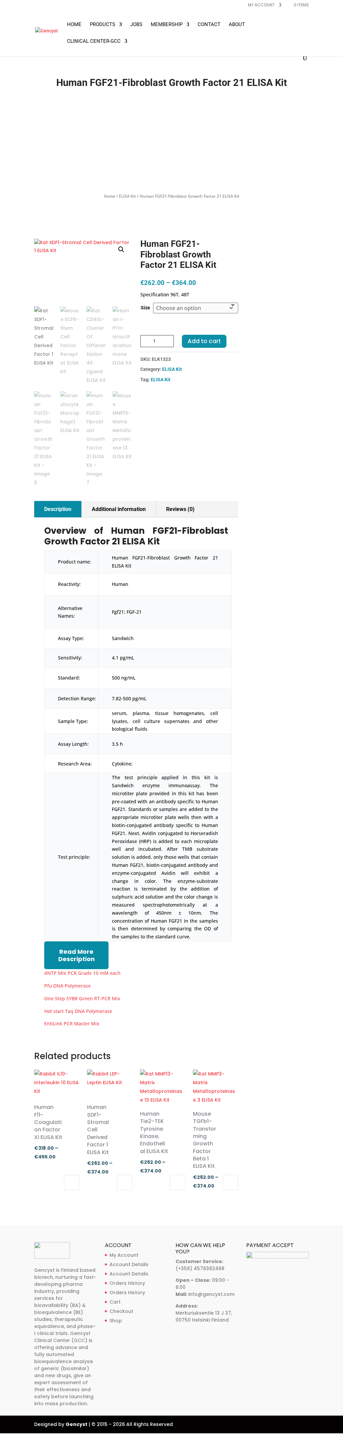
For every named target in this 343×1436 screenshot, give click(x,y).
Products (102, 24)
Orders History (127, 1283)
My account (261, 5)
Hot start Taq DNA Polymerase (78, 1011)
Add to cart (204, 341)
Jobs (136, 24)
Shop (116, 1320)
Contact (209, 24)
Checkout (121, 1311)
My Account (124, 1255)
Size (145, 307)
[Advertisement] (172, 142)
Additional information (119, 509)
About (237, 24)
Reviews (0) (180, 509)
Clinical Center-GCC (94, 41)
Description (57, 509)
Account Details (129, 1264)
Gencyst (76, 1424)
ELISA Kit (127, 196)
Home (74, 24)
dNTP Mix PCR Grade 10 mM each (82, 973)
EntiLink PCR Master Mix (71, 1023)
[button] (121, 249)
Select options (71, 1182)
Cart (115, 1302)
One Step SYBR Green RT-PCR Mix (82, 998)
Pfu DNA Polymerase (67, 986)
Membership (167, 24)
